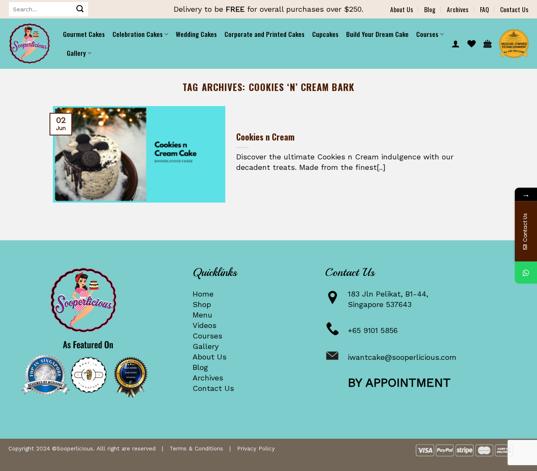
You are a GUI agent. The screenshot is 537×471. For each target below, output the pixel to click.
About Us (401, 9)
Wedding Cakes (196, 34)
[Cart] (487, 43)
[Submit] (80, 9)
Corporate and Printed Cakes (264, 34)
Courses (207, 335)
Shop (202, 304)
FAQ (484, 9)
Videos (204, 325)
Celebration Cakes (137, 34)
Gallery (206, 346)
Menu (202, 314)
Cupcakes (325, 34)
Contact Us (514, 9)
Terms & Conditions (196, 448)
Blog (429, 9)
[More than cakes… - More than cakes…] (29, 43)
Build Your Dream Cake (377, 34)
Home (203, 293)
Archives (458, 9)
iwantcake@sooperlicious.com (402, 357)
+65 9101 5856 (373, 330)
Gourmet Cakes (84, 34)
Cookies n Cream (265, 137)
